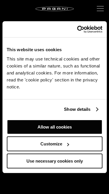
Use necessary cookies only (54, 161)
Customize (51, 143)
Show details (77, 109)
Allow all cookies (54, 126)
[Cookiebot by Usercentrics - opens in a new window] (77, 29)
